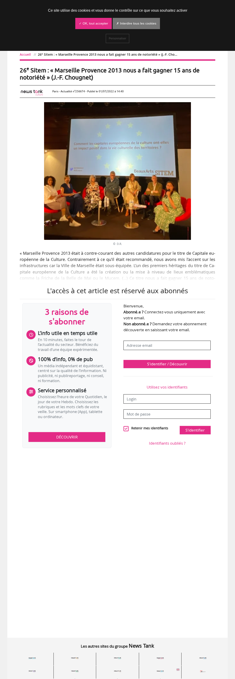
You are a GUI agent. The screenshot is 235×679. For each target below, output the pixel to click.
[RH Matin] (203, 671)
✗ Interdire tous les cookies (136, 23)
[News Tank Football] (74, 671)
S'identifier (195, 430)
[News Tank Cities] (74, 658)
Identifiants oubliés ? (167, 443)
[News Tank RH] (160, 658)
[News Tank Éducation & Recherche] (32, 658)
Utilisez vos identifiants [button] (167, 387)
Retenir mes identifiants (149, 428)
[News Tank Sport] (32, 671)
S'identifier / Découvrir (167, 364)
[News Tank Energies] (203, 658)
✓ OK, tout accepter (93, 23)
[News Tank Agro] (117, 671)
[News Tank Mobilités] (117, 658)
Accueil (25, 54)
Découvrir (67, 437)
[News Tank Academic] (160, 671)
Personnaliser (117, 38)
